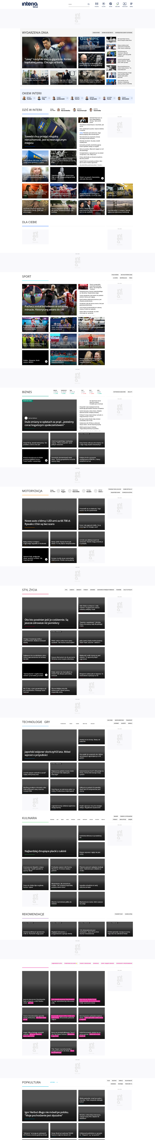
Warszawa (49, 6)
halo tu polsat (128, 650)
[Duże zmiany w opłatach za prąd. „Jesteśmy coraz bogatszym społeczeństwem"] (49, 476)
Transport (129, 781)
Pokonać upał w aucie (114, 550)
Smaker (116, 877)
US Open (113, 339)
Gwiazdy (79, 650)
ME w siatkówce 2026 (126, 335)
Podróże (118, 650)
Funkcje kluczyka (127, 553)
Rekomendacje (33, 975)
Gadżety (122, 784)
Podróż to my (119, 975)
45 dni (62, 6)
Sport (26, 337)
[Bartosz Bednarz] (26, 479)
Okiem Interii (96, 32)
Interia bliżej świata (107, 32)
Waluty (130, 452)
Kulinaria (29, 879)
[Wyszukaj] (88, 4)
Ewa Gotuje (122, 880)
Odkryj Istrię (128, 975)
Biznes (27, 453)
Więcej (129, 339)
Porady (86, 650)
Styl (66, 650)
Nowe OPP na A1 (127, 550)
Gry (47, 783)
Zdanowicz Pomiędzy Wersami (105, 650)
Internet (115, 784)
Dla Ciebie (29, 222)
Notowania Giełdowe (119, 452)
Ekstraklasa (121, 339)
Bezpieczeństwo (119, 781)
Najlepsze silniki (115, 553)
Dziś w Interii (32, 110)
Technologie (32, 783)
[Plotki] (30, 1024)
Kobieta (72, 650)
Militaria (110, 781)
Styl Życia (29, 651)
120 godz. (57, 6)
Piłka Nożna (115, 335)
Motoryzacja (32, 552)
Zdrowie (92, 650)
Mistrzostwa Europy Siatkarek (123, 32)
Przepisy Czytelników (126, 877)
